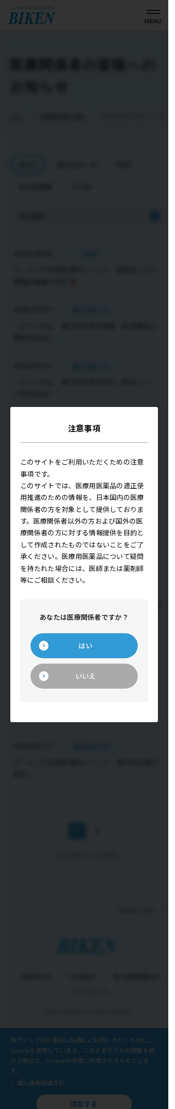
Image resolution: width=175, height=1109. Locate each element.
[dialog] (84, 555)
